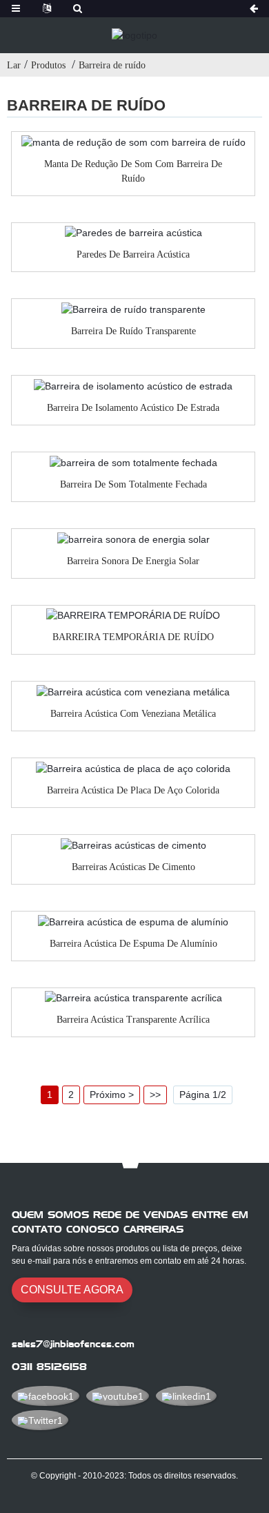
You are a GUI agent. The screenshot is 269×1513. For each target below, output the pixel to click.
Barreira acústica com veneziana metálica (133, 714)
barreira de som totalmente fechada (133, 484)
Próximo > (112, 1094)
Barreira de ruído (112, 65)
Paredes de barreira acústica (133, 254)
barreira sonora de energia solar (133, 561)
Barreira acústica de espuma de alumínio (133, 943)
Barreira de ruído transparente (133, 331)
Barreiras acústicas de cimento (133, 867)
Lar (14, 65)
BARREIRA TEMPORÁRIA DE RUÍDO (133, 637)
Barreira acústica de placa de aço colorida (133, 790)
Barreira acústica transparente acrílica (133, 1019)
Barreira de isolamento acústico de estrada (133, 408)
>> (155, 1094)
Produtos (48, 65)
